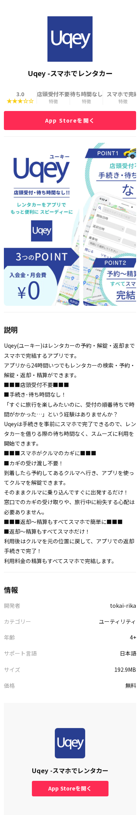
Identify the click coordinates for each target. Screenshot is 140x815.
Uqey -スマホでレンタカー (70, 770)
